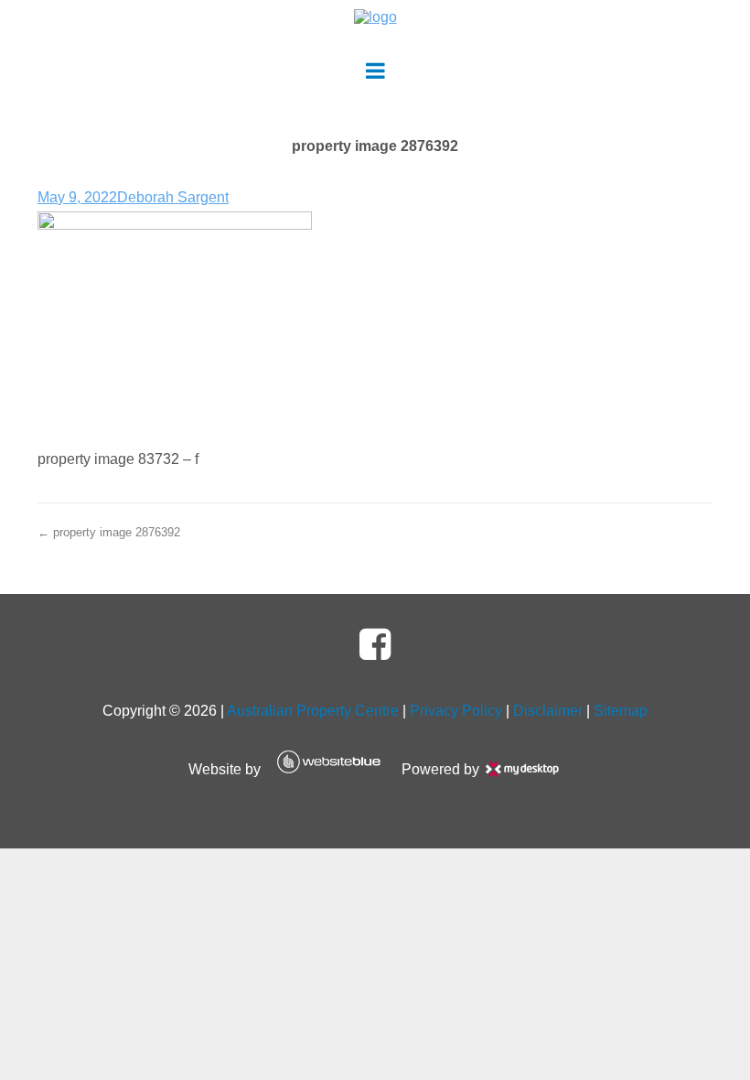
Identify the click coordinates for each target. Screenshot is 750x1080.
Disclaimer (548, 710)
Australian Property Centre (313, 710)
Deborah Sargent (173, 197)
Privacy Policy (456, 710)
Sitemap (621, 710)
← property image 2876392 (109, 532)
